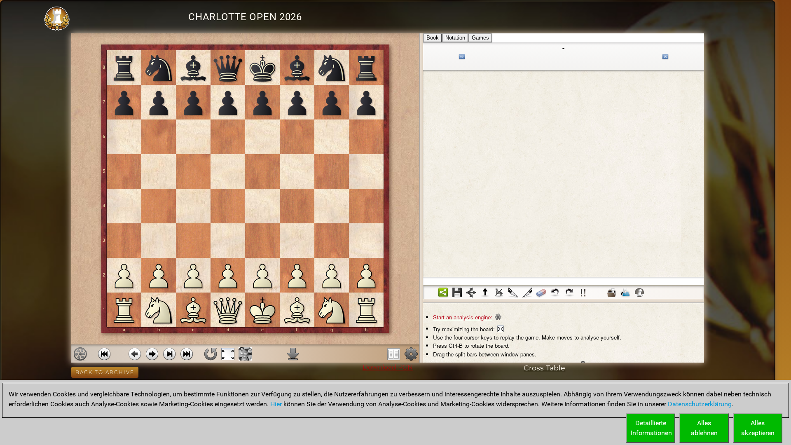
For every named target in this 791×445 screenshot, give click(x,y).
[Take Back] (134, 354)
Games (480, 38)
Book (432, 38)
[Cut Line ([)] (513, 292)
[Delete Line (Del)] (499, 292)
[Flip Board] (210, 354)
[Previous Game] (104, 354)
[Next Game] (186, 354)
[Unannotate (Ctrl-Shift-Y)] (541, 292)
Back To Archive (104, 372)
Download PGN (388, 367)
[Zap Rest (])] (527, 292)
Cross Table (544, 367)
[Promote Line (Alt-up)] (485, 292)
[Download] (293, 354)
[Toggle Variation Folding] (471, 292)
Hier (276, 404)
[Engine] (80, 354)
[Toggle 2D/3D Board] (245, 354)
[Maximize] (227, 354)
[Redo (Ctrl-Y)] (569, 292)
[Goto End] (169, 354)
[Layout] (393, 354)
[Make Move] (152, 354)
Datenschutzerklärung (700, 404)
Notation (455, 38)
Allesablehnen (704, 428)
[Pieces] (411, 354)
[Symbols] (583, 292)
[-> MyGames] (625, 292)
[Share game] (443, 292)
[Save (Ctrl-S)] (457, 292)
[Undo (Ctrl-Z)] (555, 292)
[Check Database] (611, 292)
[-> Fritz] (639, 292)
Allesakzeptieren (758, 428)
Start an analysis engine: (462, 317)
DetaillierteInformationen (651, 428)
